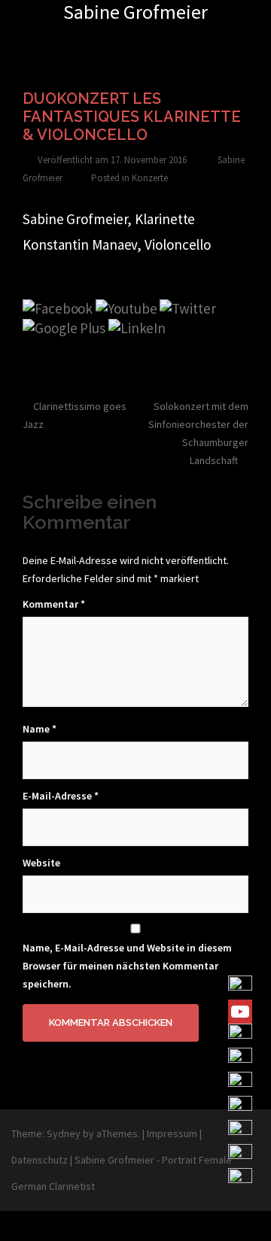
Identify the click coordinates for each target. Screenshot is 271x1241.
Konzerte (150, 177)
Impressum (172, 1133)
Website (41, 862)
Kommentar (54, 604)
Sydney (64, 1133)
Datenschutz (39, 1160)
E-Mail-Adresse (61, 796)
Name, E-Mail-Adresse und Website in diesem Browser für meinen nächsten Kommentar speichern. (127, 966)
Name (39, 729)
